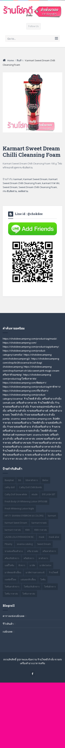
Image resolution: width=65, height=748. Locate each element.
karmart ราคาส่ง (50, 183)
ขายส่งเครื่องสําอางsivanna (47, 450)
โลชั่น (43, 579)
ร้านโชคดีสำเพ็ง (46, 402)
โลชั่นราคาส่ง (28, 593)
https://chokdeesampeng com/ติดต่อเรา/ (24, 382)
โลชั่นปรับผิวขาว (32, 586)
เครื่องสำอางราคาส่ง (26, 402)
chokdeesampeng (13, 366)
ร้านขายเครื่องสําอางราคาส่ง (46, 442)
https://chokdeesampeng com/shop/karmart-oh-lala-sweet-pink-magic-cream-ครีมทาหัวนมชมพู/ (31, 370)
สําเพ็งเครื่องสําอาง (41, 426)
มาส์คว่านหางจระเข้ (35, 572)
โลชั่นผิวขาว (50, 586)
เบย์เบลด (7, 631)
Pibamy (8, 544)
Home (10, 60)
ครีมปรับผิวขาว (12, 558)
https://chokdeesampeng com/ (19, 342)
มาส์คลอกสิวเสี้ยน (13, 572)
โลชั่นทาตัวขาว (12, 586)
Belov (45, 480)
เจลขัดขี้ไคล (10, 579)
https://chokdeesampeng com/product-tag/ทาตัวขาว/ (32, 386)
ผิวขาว (22, 565)
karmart (18, 179)
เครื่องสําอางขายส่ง (21, 442)
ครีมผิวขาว (29, 558)
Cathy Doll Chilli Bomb (30, 487)
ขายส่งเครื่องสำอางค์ (37, 410)
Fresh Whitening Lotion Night (19, 508)
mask (41, 536)
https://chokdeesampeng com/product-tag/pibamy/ (31, 346)
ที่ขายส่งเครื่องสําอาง (13, 454)
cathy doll (10, 487)
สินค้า (20, 60)
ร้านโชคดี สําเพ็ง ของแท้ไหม (17, 450)
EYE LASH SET (48, 494)
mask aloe (54, 536)
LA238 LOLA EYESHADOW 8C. (19, 536)
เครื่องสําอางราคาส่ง (24, 438)
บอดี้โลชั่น (9, 565)
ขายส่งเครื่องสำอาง (21, 422)
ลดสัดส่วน (23, 191)
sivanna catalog (25, 544)
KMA (27, 529)
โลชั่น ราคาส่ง (11, 593)
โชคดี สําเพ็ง (17, 414)
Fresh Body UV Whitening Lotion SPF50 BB (26, 501)
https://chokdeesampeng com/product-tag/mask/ (30, 338)
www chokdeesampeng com (36, 418)
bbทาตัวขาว (32, 480)
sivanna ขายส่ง (41, 434)
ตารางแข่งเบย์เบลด (13, 616)
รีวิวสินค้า (8, 623)
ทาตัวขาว (43, 558)
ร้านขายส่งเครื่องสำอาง (19, 426)
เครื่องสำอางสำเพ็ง (16, 410)
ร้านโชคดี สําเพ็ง (32, 398)
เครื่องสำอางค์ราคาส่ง (49, 458)
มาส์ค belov (45, 565)
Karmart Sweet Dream (35, 179)
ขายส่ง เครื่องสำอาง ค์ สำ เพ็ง (39, 454)
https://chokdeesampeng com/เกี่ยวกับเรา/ (25, 390)
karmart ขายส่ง (39, 522)
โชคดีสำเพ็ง (38, 422)
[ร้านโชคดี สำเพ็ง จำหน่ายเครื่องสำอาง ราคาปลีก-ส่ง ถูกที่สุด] (32, 11)
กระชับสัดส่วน (10, 191)
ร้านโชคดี (53, 572)
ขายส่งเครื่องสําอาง (12, 446)
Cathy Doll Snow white (16, 494)
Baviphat (9, 480)
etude (35, 494)
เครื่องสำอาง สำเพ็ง (51, 398)
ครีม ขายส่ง (32, 551)
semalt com (9, 402)
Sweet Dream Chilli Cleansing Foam (38, 187)
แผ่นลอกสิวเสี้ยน (28, 579)
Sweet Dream (10, 187)
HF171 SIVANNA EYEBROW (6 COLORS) (24, 515)
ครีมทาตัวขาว (49, 551)
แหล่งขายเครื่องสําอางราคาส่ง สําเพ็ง (41, 446)
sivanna (15, 418)
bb (19, 480)
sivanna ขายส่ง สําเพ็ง (27, 430)
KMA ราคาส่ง (40, 529)
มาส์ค (32, 565)
